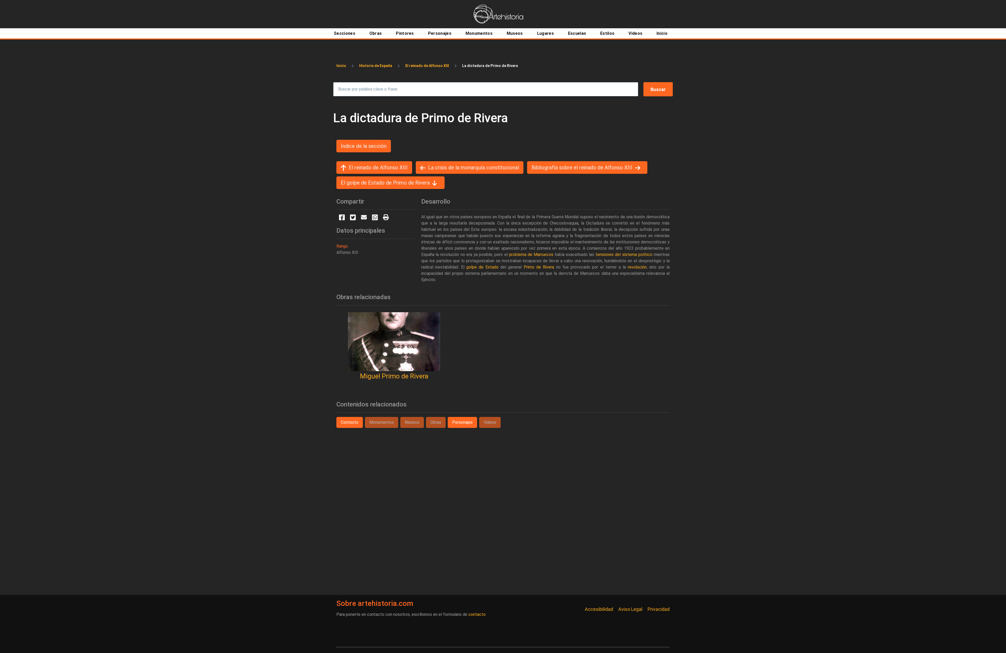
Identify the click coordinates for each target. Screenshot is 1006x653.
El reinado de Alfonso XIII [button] (378, 167)
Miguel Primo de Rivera (394, 376)
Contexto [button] (349, 422)
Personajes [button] (462, 422)
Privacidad (659, 609)
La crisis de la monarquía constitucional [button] (473, 167)
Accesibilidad (599, 609)
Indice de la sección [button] (363, 146)
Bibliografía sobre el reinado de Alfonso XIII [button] (582, 167)
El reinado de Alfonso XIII (427, 66)
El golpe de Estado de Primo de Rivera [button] (385, 183)
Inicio (341, 66)
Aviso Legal (630, 609)
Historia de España (375, 66)
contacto (477, 614)
